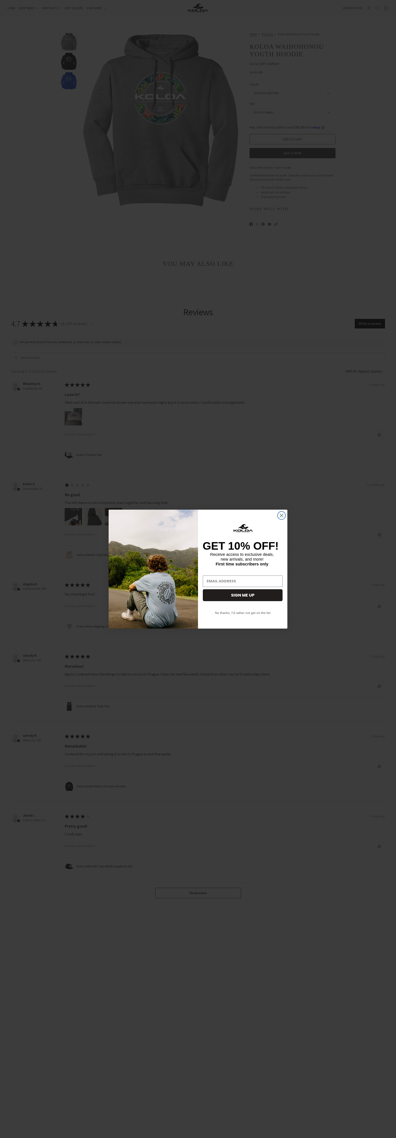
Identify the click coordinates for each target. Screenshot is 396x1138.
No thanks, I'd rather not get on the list (242, 613)
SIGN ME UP (243, 595)
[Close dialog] (282, 515)
